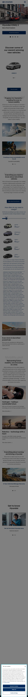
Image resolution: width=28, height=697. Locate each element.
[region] (14, 680)
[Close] (25, 666)
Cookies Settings (14, 693)
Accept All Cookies (14, 686)
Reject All (14, 689)
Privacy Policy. (7, 682)
